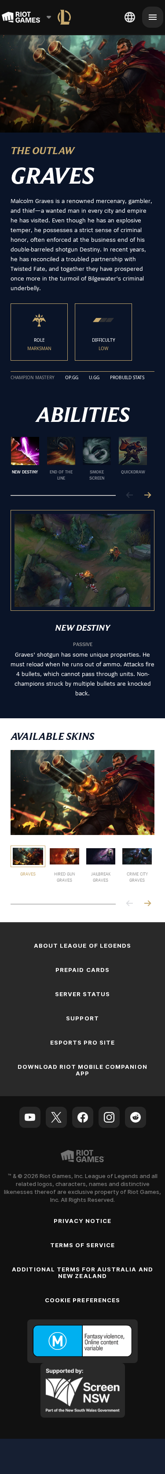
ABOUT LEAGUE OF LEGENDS (82, 945)
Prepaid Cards (82, 969)
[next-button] (147, 495)
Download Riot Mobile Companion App (82, 1070)
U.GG (94, 378)
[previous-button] (130, 495)
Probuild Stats (127, 378)
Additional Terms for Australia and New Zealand (82, 1272)
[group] (79, 458)
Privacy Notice (83, 1220)
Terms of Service (82, 1245)
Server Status (82, 993)
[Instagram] (109, 1117)
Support (82, 1018)
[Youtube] (30, 1117)
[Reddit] (135, 1117)
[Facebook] (82, 1117)
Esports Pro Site (82, 1042)
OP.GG (71, 378)
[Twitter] (56, 1117)
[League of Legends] (64, 17)
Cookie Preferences (82, 1300)
